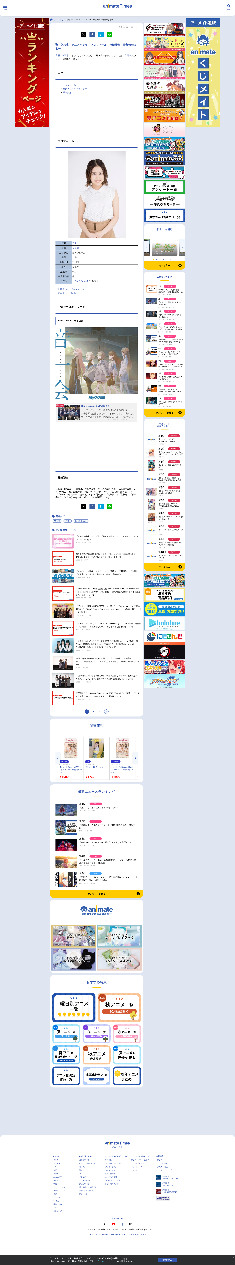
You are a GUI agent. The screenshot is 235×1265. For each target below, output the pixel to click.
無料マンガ (57, 1211)
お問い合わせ (110, 1174)
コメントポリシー (111, 1170)
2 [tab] (157, 259)
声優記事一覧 (84, 1184)
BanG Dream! (81, 281)
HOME (55, 1160)
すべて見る (164, 567)
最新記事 (67, 92)
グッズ (55, 1180)
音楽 (55, 1194)
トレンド (56, 1208)
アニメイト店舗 (162, 1167)
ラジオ (55, 1174)
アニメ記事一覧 (85, 1180)
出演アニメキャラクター (75, 89)
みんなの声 (57, 1177)
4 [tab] (164, 259)
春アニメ (82, 1167)
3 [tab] (161, 259)
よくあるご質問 (111, 1177)
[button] (96, 73)
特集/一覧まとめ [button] (85, 1156)
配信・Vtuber (58, 1204)
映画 (55, 1184)
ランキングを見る (96, 894)
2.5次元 (56, 1201)
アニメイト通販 (162, 1163)
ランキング (57, 1163)
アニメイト (161, 1160)
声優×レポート (84, 1194)
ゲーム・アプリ (59, 1191)
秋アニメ (82, 1174)
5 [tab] (168, 259)
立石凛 (65, 55)
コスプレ (56, 1197)
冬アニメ (82, 1177)
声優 (57, 55)
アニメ (55, 1167)
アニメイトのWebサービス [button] (141, 1156)
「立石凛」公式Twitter (66, 293)
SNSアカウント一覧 (112, 1180)
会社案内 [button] (159, 1156)
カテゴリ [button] (56, 1156)
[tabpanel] (164, 247)
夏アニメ (82, 1170)
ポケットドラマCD (138, 1167)
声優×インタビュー (86, 1191)
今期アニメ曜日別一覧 (87, 1163)
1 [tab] (154, 259)
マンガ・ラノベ (59, 1187)
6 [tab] (172, 259)
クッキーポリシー (111, 1167)
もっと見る (164, 265)
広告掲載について (111, 1184)
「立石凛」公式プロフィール (69, 289)
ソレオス (134, 1170)
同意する (167, 1260)
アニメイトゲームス (138, 1163)
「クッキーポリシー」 (106, 1261)
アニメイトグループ (164, 1170)
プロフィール (69, 85)
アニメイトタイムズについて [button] (116, 1156)
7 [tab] (175, 259)
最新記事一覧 (84, 1160)
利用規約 (108, 1160)
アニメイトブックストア (140, 1160)
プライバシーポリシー (113, 1163)
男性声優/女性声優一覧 (87, 1187)
